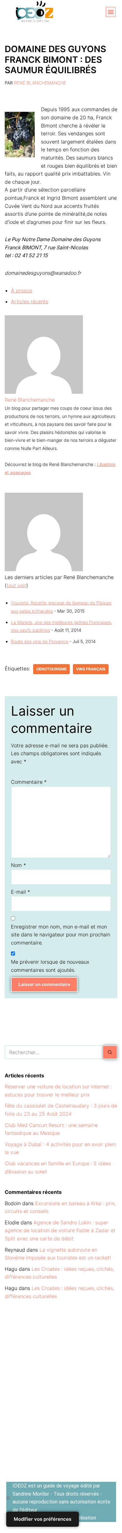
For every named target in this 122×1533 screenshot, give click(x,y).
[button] (111, 12)
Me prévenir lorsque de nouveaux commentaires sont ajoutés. (50, 966)
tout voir (16, 585)
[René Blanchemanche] (44, 392)
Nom (18, 865)
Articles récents (29, 301)
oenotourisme (51, 669)
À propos (21, 290)
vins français (90, 669)
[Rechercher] (110, 1052)
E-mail (20, 892)
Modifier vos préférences (42, 1519)
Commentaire (29, 782)
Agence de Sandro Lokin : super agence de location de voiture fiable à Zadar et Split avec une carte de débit (60, 1230)
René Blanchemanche (40, 82)
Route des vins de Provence (39, 641)
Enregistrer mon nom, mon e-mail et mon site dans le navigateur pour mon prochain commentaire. (60, 935)
